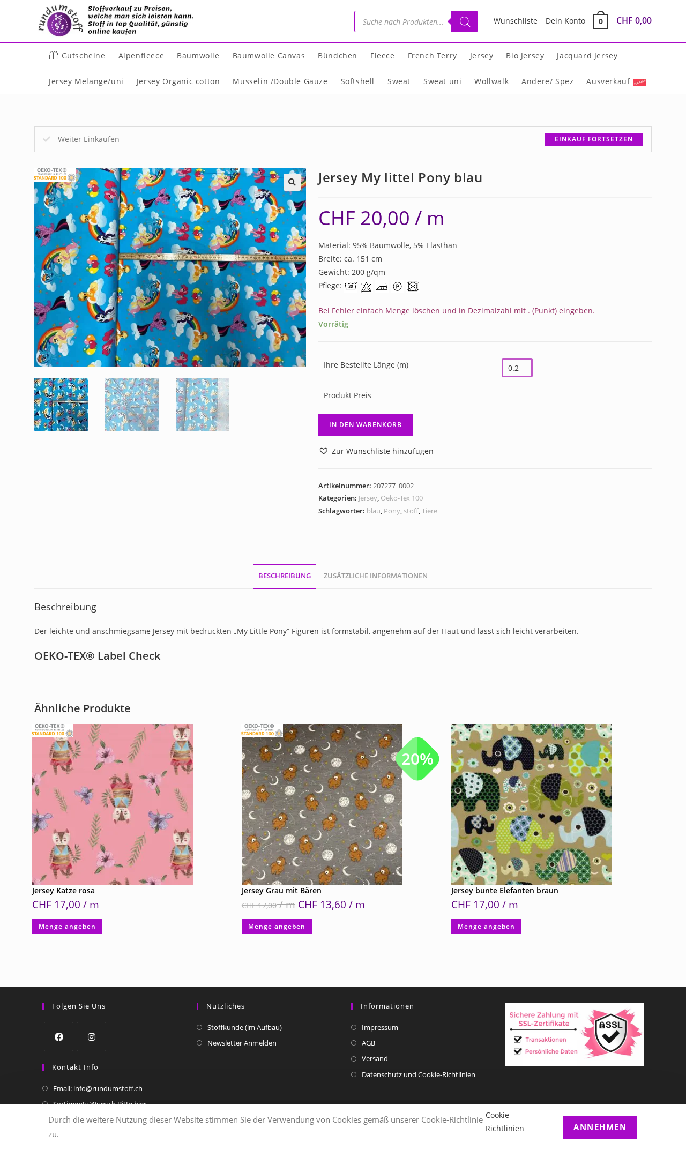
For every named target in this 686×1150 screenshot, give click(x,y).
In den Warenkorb (365, 424)
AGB (368, 1043)
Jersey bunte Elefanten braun (504, 890)
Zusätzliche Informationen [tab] (376, 575)
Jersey (368, 498)
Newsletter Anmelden (242, 1043)
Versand (375, 1058)
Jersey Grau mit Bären (282, 890)
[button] (292, 182)
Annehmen (600, 1126)
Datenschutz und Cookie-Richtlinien (418, 1074)
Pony (392, 511)
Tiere (429, 511)
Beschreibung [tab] (284, 575)
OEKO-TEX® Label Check (97, 655)
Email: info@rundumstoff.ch (98, 1088)
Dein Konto (565, 21)
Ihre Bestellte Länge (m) (366, 365)
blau (374, 511)
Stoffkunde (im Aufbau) (244, 1027)
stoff (411, 511)
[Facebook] (58, 1036)
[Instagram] (91, 1036)
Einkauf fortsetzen (594, 139)
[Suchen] (464, 21)
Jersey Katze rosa (63, 890)
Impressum (380, 1027)
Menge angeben (67, 926)
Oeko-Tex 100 (402, 498)
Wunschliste (516, 21)
